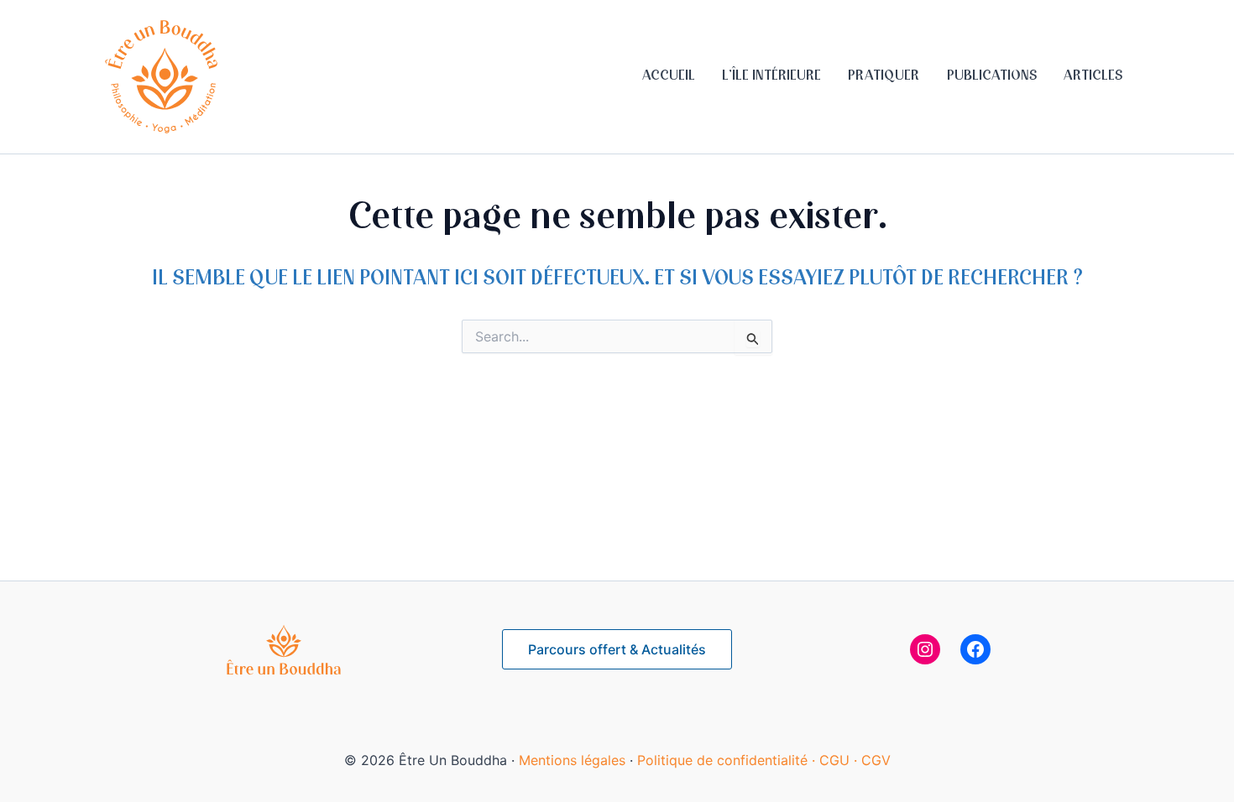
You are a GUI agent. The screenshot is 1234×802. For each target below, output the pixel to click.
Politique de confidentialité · (728, 760)
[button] (617, 649)
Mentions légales (572, 760)
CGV (876, 760)
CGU (836, 760)
